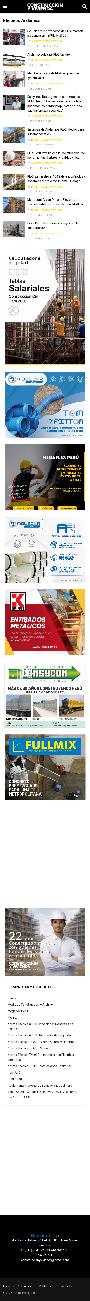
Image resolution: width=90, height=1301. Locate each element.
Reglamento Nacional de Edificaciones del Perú (40, 1085)
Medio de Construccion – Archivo (30, 1004)
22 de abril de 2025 (40, 121)
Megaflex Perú (18, 1011)
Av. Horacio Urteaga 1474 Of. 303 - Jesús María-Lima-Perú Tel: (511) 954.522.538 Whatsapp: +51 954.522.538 (45, 1247)
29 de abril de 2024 (40, 238)
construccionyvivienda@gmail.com (45, 1260)
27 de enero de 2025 (40, 191)
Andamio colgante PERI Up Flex (48, 54)
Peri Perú (14, 1072)
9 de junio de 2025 (40, 65)
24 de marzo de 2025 (41, 145)
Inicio (6, 1286)
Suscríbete (24, 1286)
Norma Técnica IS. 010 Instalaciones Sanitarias (40, 1066)
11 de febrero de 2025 (42, 168)
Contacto (66, 1286)
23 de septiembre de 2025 (43, 46)
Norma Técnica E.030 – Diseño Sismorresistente (41, 1042)
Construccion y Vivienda (47, 41)
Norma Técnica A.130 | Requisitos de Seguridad (40, 1035)
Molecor (13, 1017)
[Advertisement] (45, 854)
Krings (12, 998)
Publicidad (15, 1079)
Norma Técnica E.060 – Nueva (28, 1048)
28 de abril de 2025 (40, 89)
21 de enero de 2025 (40, 215)
